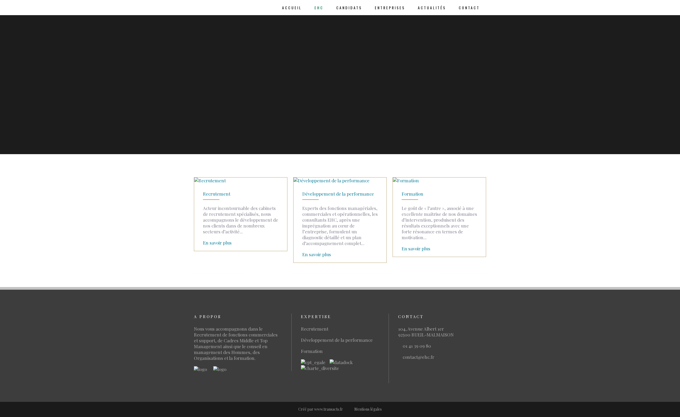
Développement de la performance (338, 194)
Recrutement (216, 194)
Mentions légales (368, 409)
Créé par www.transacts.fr (320, 409)
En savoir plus (217, 243)
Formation (412, 194)
